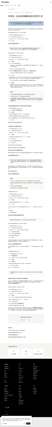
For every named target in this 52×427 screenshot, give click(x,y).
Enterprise (20, 371)
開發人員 (20, 395)
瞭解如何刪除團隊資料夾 (12, 171)
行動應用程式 (6, 368)
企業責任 (34, 393)
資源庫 (20, 393)
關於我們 (34, 388)
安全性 (5, 375)
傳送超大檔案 (35, 366)
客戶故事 (20, 391)
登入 (19, 34)
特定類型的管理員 (32, 28)
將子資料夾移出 (24, 152)
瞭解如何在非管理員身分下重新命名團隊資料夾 (16, 147)
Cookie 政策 (6, 393)
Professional (21, 368)
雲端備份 (34, 373)
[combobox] (26, 9)
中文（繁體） (6, 414)
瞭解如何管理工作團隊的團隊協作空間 (15, 122)
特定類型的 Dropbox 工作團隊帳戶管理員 (26, 22)
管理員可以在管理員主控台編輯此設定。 (20, 161)
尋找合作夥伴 (21, 403)
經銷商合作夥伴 (21, 400)
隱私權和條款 (6, 391)
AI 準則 (5, 396)
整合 (5, 370)
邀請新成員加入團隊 (17, 94)
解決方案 (5, 373)
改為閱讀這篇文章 (28, 23)
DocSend (20, 375)
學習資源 (5, 400)
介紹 (19, 398)
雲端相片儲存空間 (36, 370)
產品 (15, 5)
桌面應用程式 (6, 366)
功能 (5, 371)
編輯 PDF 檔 (35, 375)
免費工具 (5, 382)
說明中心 (2, 5)
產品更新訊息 (21, 382)
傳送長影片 (35, 368)
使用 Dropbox (7, 5)
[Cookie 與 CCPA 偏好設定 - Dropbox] (16, 421)
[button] (9, 9)
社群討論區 (20, 396)
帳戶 (12, 5)
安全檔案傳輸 (35, 371)
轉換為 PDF (35, 378)
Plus (19, 366)
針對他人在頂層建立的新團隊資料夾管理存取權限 (28, 48)
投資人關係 (35, 391)
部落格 (20, 388)
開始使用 (19, 5)
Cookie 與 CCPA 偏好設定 (8, 395)
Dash (20, 373)
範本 (5, 380)
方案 (19, 380)
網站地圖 (5, 398)
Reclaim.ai (20, 378)
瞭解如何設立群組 (32, 80)
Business (20, 370)
